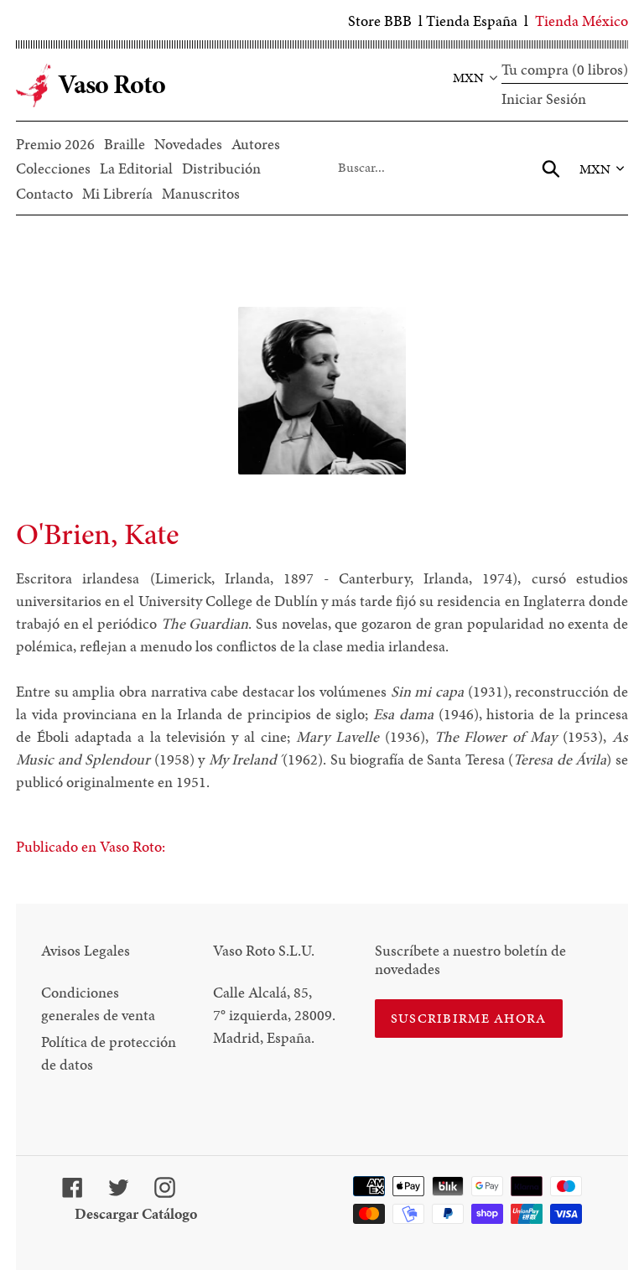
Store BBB (380, 20)
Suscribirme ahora (469, 1018)
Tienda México (581, 20)
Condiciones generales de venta (98, 1003)
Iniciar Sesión (543, 98)
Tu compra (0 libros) (564, 69)
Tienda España (471, 20)
